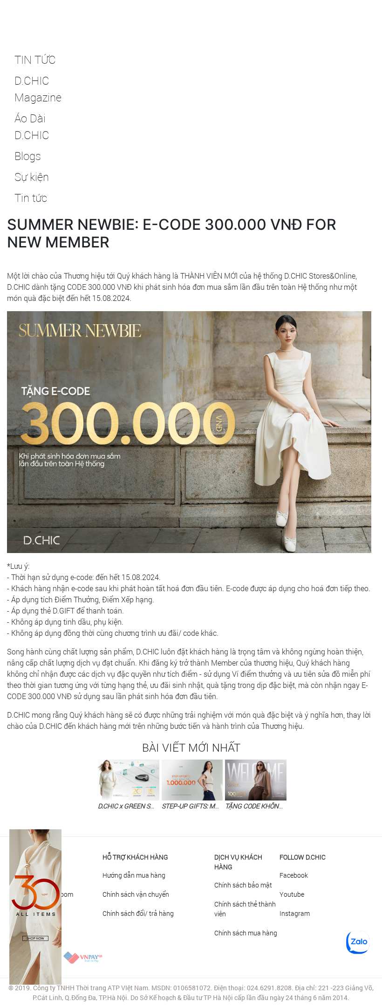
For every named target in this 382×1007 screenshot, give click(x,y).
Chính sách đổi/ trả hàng (138, 913)
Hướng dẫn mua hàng (133, 875)
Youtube (292, 894)
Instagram (295, 913)
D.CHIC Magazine (35, 89)
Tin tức (30, 197)
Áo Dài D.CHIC (31, 126)
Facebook (294, 875)
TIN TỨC (35, 59)
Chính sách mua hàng (245, 932)
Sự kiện (31, 176)
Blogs (27, 155)
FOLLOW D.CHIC (303, 857)
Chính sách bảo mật (243, 884)
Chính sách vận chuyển (135, 894)
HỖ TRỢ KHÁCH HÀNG (135, 857)
